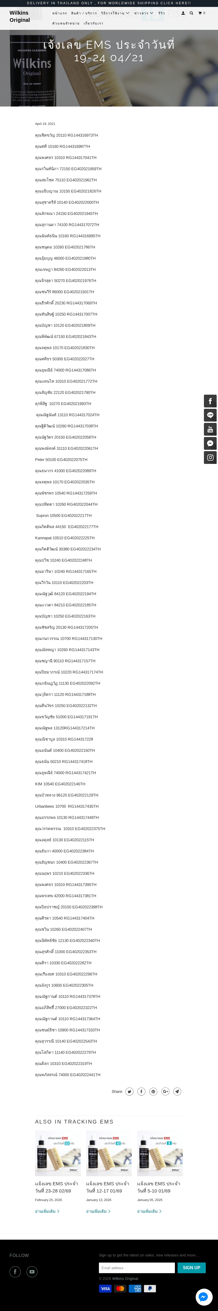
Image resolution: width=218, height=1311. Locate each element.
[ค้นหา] (192, 13)
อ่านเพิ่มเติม (46, 1211)
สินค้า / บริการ (84, 13)
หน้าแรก (59, 13)
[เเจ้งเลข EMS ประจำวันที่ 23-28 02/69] (58, 1153)
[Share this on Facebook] (140, 1092)
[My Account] (184, 13)
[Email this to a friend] (176, 1092)
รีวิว (161, 13)
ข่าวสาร (142, 13)
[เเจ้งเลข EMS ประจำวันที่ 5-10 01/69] (160, 1153)
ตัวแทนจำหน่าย (66, 23)
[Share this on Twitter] (128, 1092)
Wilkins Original (20, 16)
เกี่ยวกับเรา (94, 23)
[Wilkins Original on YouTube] (33, 1271)
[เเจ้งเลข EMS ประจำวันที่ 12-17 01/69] (109, 1153)
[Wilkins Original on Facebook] (16, 1271)
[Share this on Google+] (164, 1092)
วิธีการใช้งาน (113, 13)
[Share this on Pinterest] (152, 1092)
